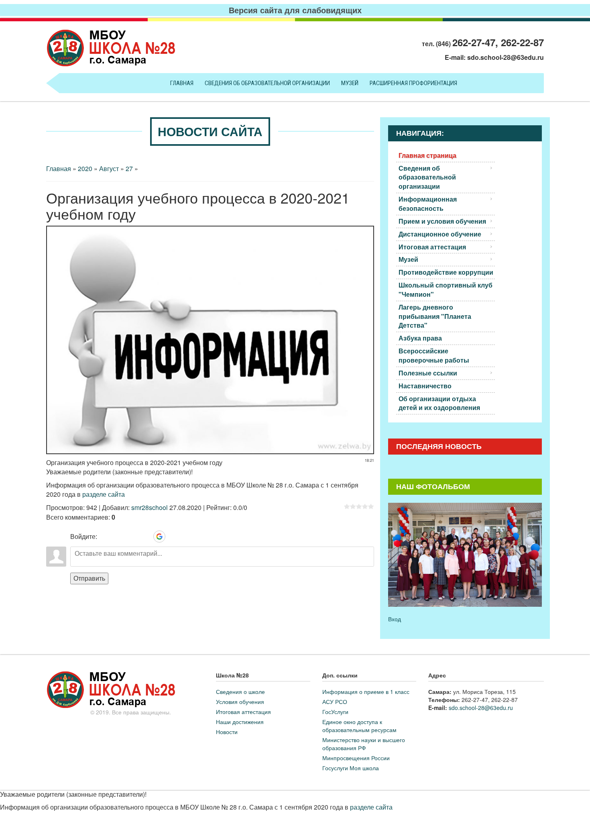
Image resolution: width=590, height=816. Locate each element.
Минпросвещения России (356, 758)
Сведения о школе (240, 691)
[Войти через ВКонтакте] (118, 536)
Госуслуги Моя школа (350, 768)
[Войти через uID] (105, 536)
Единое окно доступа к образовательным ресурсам (359, 726)
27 (129, 168)
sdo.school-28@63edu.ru (505, 57)
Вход (394, 619)
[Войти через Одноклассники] (173, 536)
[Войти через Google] (159, 536)
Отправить (89, 578)
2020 (85, 168)
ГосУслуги (335, 712)
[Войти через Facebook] (132, 536)
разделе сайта (103, 494)
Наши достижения (240, 722)
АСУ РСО (334, 702)
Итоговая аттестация (243, 712)
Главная (58, 168)
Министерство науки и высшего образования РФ (363, 744)
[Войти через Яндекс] (146, 536)
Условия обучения (240, 702)
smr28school (149, 507)
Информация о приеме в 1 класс (365, 691)
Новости (227, 732)
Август (109, 168)
